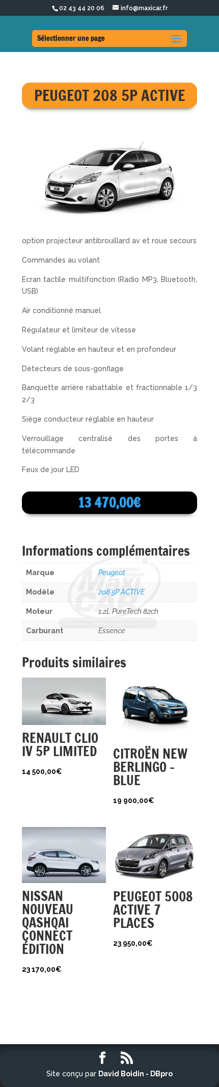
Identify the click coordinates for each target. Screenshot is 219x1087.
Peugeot (111, 572)
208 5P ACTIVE (121, 592)
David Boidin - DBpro (135, 1074)
